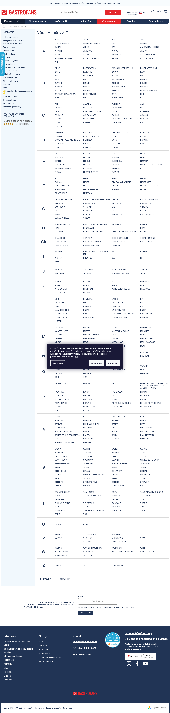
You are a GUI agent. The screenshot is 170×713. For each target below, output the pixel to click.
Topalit (144, 503)
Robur (86, 431)
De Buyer (144, 132)
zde (76, 356)
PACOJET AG (60, 383)
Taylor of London (92, 496)
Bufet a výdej (8, 51)
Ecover (86, 157)
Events (115, 172)
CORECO (58, 122)
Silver (115, 467)
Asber (86, 54)
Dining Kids (145, 136)
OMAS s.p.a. (60, 369)
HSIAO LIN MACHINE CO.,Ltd (124, 232)
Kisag (142, 285)
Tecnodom (145, 496)
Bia (141, 76)
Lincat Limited (118, 310)
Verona (58, 538)
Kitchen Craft (62, 289)
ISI (141, 258)
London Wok (61, 317)
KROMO (86, 293)
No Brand (144, 352)
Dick (114, 136)
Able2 (114, 40)
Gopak (143, 211)
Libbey (58, 306)
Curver (58, 126)
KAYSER (86, 281)
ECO (114, 154)
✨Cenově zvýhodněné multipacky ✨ (17, 92)
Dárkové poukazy (10, 96)
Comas (58, 119)
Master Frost (61, 331)
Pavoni (86, 392)
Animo (86, 47)
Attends (116, 58)
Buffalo (87, 98)
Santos (144, 452)
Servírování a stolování (12, 44)
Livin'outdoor (147, 314)
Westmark (88, 552)
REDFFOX (87, 420)
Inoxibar (59, 258)
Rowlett (116, 439)
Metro (58, 342)
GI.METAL (144, 207)
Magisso (59, 327)
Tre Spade (116, 510)
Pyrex (86, 410)
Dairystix (59, 132)
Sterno (115, 482)
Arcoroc (87, 51)
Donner (144, 140)
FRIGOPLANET (61, 193)
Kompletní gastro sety (12, 107)
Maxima (58, 335)
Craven (86, 122)
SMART (115, 475)
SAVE (114, 456)
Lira (85, 314)
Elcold (86, 161)
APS (113, 47)
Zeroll (58, 565)
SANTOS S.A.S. (61, 456)
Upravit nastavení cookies (64, 708)
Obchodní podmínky (13, 656)
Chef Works (60, 242)
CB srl (58, 111)
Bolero (143, 83)
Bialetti (58, 79)
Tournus (116, 507)
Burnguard (117, 98)
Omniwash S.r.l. (119, 369)
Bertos (115, 76)
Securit (115, 460)
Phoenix (87, 396)
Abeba (57, 40)
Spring (115, 478)
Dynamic (116, 147)
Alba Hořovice (62, 43)
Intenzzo (87, 258)
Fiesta (86, 182)
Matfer (86, 331)
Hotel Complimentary (93, 232)
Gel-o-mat (88, 207)
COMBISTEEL (88, 119)
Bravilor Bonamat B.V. (65, 94)
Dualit (143, 144)
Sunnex (86, 486)
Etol (142, 168)
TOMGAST (116, 503)
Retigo (115, 424)
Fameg (86, 178)
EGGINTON (144, 157)
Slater (58, 475)
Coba (114, 111)
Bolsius (58, 87)
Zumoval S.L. (118, 565)
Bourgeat (88, 90)
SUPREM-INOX (118, 486)
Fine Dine (116, 186)
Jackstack (88, 270)
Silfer (86, 467)
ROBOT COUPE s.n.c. (64, 431)
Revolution (60, 428)
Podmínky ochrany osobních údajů (17, 643)
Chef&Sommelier (91, 245)
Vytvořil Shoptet (159, 708)
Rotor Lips (88, 439)
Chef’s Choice (61, 245)
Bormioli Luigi (118, 87)
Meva (85, 342)
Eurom (58, 172)
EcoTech (59, 157)
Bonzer (86, 87)
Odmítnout (96, 363)
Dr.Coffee (88, 144)
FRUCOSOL (88, 193)
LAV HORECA (60, 303)
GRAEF (57, 214)
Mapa (114, 327)
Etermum (87, 168)
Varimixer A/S (89, 534)
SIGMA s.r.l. (145, 463)
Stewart (144, 482)
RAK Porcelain (118, 417)
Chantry (87, 238)
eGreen (58, 161)
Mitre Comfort (147, 342)
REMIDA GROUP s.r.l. (92, 424)
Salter (115, 449)
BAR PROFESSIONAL (148, 68)
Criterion (116, 122)
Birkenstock (118, 79)
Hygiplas (144, 232)
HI (113, 228)
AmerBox (144, 43)
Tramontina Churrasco (94, 510)
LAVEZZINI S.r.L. (118, 303)
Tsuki (57, 514)
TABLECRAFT (88, 492)
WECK (142, 548)
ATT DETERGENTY (91, 58)
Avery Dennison (147, 58)
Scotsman (88, 460)
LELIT (142, 303)
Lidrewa (87, 306)
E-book (7, 676)
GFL (113, 207)
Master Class (147, 327)
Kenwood (144, 281)
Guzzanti (87, 218)
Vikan (142, 538)
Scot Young (61, 460)
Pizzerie (6, 57)
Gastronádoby (9, 54)
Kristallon (60, 293)
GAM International (149, 199)
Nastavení (57, 363)
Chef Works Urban (92, 242)
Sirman (86, 471)
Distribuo (88, 140)
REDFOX (115, 420)
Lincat (86, 310)
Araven (58, 51)
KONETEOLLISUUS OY (121, 289)
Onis (142, 369)
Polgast (144, 399)
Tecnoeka (59, 499)
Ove (114, 373)
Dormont (59, 144)
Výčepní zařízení (10, 71)
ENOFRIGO (87, 165)
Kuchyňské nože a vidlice (14, 40)
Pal (113, 383)
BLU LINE (87, 83)
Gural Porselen (62, 218)
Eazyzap (87, 154)
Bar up (58, 72)
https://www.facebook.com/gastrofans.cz (137, 663)
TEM (142, 499)
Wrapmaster (61, 555)
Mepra (115, 338)
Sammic (143, 449)
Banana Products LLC (122, 68)
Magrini (86, 327)
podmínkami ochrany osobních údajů (118, 607)
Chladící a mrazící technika (14, 67)
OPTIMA (58, 373)
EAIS (57, 154)
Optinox (87, 373)
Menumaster (89, 338)
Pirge (114, 396)
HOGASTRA (60, 232)
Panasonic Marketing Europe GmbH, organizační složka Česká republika (154, 385)
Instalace (42, 645)
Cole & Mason (89, 115)
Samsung (59, 452)
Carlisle (116, 104)
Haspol (143, 224)
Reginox (59, 424)
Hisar (142, 228)
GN (113, 211)
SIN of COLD (60, 471)
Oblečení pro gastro (11, 77)
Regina (143, 420)
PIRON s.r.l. (145, 396)
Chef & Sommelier (120, 238)
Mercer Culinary (148, 338)
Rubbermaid (145, 439)
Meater (143, 335)
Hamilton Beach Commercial (96, 224)
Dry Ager (116, 144)
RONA (114, 435)
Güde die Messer (148, 214)
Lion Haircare (61, 314)
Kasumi (58, 281)
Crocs (143, 122)
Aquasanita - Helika (149, 47)
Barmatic (87, 72)
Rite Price (87, 428)
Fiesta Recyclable (63, 186)
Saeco (58, 449)
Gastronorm (61, 207)
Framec (143, 189)
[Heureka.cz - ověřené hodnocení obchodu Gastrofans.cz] (112, 640)
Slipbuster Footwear (93, 475)
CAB (56, 104)
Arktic (143, 51)
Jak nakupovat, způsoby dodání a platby (18, 650)
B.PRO (57, 68)
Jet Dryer (59, 273)
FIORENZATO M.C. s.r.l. (150, 186)
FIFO (85, 186)
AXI (56, 62)
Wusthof (87, 555)
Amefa (115, 43)
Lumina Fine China (120, 317)
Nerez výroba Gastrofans (50, 657)
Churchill (116, 245)
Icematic (59, 252)
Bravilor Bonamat (149, 90)
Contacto (145, 119)
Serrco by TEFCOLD (149, 460)
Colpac (115, 115)
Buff (57, 98)
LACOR (115, 299)
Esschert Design (63, 168)
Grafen (86, 214)
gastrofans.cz (129, 663)
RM (113, 428)
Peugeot (59, 396)
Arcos (115, 51)
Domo (114, 140)
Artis (57, 54)
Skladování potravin (11, 74)
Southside (145, 475)
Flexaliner (60, 189)
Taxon (58, 496)
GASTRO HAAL (89, 203)
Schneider (88, 463)
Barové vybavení (10, 47)
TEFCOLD (87, 499)
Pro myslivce (8, 103)
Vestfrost (88, 538)
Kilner (86, 285)
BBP (56, 76)
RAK (85, 417)
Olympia (144, 366)
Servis (41, 641)
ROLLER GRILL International (67, 435)
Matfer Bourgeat (120, 331)
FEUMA (143, 178)
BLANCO (58, 83)
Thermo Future (62, 503)
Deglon (58, 136)
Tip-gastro (88, 503)
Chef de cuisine (147, 238)
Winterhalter (147, 552)
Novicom (144, 356)
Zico (85, 565)
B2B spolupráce (45, 661)
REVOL (143, 424)
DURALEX (87, 147)
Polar (115, 399)
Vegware (116, 534)
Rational (59, 420)
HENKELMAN (88, 228)
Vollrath (87, 541)
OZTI (85, 377)
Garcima (59, 203)
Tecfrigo (116, 496)
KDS (113, 281)
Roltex (86, 435)
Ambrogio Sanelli (91, 43)
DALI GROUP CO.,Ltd (120, 132)
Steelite (59, 482)
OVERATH (144, 373)
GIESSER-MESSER (90, 211)
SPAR (57, 478)
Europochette (90, 172)
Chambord (60, 238)
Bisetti (143, 79)
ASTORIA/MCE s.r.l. (148, 54)
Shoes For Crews (63, 463)
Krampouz (145, 289)
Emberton (60, 165)
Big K (85, 79)
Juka (142, 273)
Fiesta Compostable (121, 182)
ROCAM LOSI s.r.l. (148, 431)
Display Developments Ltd (67, 140)
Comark (144, 115)
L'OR (57, 299)
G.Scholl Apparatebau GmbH (96, 199)
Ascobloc (116, 54)
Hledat (112, 12)
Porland (87, 403)
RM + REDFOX (146, 428)
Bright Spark (89, 94)
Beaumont (88, 76)
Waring (58, 548)
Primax (58, 407)
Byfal (142, 98)
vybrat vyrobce (120, 541)
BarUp (115, 72)
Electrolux (117, 161)
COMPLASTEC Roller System (125, 119)
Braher (115, 90)
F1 (55, 178)
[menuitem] (13, 21)
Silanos (58, 467)
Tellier (115, 499)
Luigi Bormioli (89, 317)
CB (141, 108)
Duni (57, 147)
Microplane (117, 342)
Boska (58, 90)
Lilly (142, 306)
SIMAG (143, 467)
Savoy (143, 456)
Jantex (143, 270)
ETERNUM (116, 168)
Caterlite (87, 108)
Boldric (115, 83)
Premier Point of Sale (150, 403)
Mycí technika (9, 64)
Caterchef (60, 108)
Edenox (115, 157)
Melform (59, 338)
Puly (57, 410)
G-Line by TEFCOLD (63, 199)
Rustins (87, 442)
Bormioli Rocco (147, 87)
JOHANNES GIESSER (120, 273)
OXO (57, 377)
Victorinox (117, 538)
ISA (113, 258)
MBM (114, 335)
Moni (142, 346)
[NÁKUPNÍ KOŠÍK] (165, 12)
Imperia (143, 252)
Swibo (143, 486)
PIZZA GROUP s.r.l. (63, 399)
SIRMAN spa (117, 471)
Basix (142, 72)
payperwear (117, 392)
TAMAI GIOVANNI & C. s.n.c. (151, 492)
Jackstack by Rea (120, 270)
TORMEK (87, 507)
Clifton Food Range (93, 111)
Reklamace (9, 660)
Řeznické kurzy (9, 100)
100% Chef (65, 579)
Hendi (57, 228)
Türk (85, 514)
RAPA (142, 417)
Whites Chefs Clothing (123, 552)
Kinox (114, 285)
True (142, 510)
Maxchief (144, 331)
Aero (142, 40)
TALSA (114, 492)
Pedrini (143, 392)
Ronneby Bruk (147, 435)
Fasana (115, 178)
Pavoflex (59, 392)
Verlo (143, 534)
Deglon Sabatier (91, 136)
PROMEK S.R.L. (146, 407)
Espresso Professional (151, 165)
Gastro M (116, 203)
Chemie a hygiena (10, 81)
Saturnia (87, 456)
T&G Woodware (62, 492)
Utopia (58, 524)
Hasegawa (116, 224)
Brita (114, 94)
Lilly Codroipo (62, 310)
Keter (57, 285)
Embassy (144, 161)
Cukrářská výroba (10, 61)
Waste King (117, 548)
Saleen (86, 449)
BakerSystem (89, 68)
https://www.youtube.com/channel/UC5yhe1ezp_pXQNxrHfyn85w (145, 663)
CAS (142, 104)
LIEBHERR (116, 306)
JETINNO (87, 273)
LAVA (85, 303)
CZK (145, 13)
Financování (44, 653)
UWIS (85, 524)
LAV (141, 299)
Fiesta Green (146, 182)
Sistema (144, 471)
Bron (142, 94)
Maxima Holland (91, 335)
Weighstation (61, 552)
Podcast (7, 672)
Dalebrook (88, 132)
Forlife (115, 189)
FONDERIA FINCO (90, 189)
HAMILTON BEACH (62, 224)
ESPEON (115, 165)
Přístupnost (9, 679)
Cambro (87, 104)
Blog (6, 668)
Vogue (58, 541)
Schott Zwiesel (119, 463)
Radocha (59, 417)
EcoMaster (145, 154)
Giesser (58, 211)
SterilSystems (90, 482)
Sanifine (115, 452)
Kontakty (8, 664)
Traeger (144, 507)
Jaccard (59, 270)
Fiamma (58, 182)
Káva (5, 88)
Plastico (87, 399)
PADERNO (87, 383)
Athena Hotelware (64, 58)
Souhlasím (113, 363)
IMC (113, 252)
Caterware (117, 108)
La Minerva (88, 299)
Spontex (87, 478)
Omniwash (88, 369)
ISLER (57, 261)
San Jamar (88, 452)
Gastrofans (146, 203)
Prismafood (89, 407)
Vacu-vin (59, 534)
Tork (57, 507)
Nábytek (6, 84)
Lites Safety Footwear (123, 314)
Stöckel (59, 486)
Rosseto (59, 439)
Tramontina (61, 510)
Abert (86, 40)
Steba (143, 478)
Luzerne (59, 321)
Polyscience (61, 403)
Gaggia (115, 199)
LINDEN (143, 310)
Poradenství (43, 649)
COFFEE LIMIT (146, 111)
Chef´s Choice (118, 242)
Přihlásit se (85, 613)
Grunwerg (117, 214)
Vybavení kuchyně (11, 37)
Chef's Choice (147, 242)
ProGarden (117, 407)
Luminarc (144, 317)
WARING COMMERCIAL (92, 548)
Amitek (58, 47)
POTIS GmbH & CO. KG (121, 403)
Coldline (59, 115)
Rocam (115, 431)
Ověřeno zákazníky (133, 649)
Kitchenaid (88, 289)
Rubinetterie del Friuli (65, 442)
